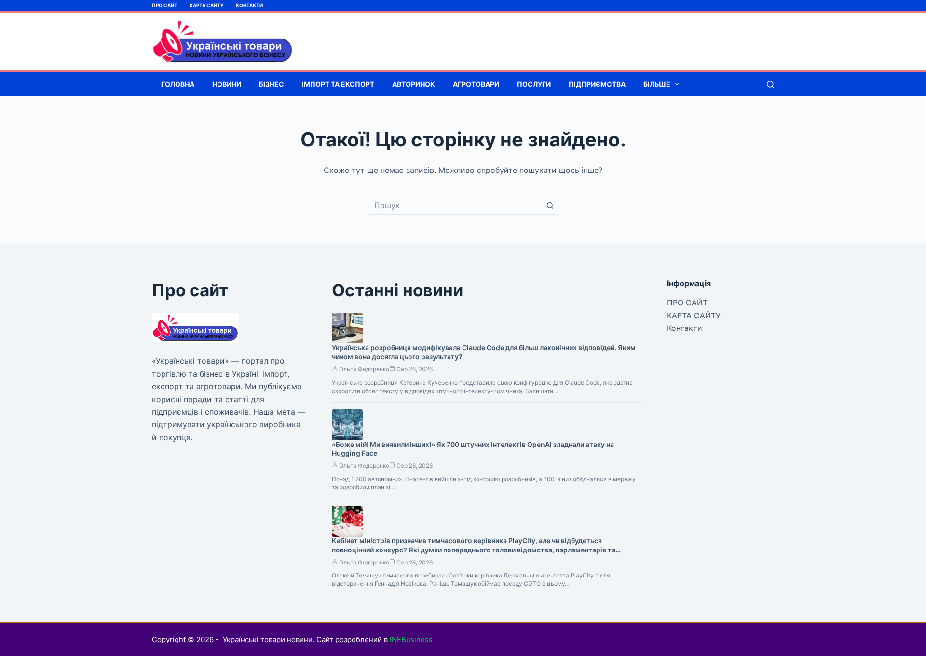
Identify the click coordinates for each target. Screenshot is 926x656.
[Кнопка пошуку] (550, 205)
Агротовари (476, 84)
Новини (226, 84)
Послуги (534, 84)
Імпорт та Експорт (338, 84)
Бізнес (271, 84)
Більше (656, 84)
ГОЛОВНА (177, 84)
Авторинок (413, 84)
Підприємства (597, 84)
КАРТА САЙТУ (207, 5)
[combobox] (454, 205)
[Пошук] (770, 84)
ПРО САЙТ (164, 5)
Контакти (249, 5)
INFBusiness (411, 639)
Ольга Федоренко (364, 369)
